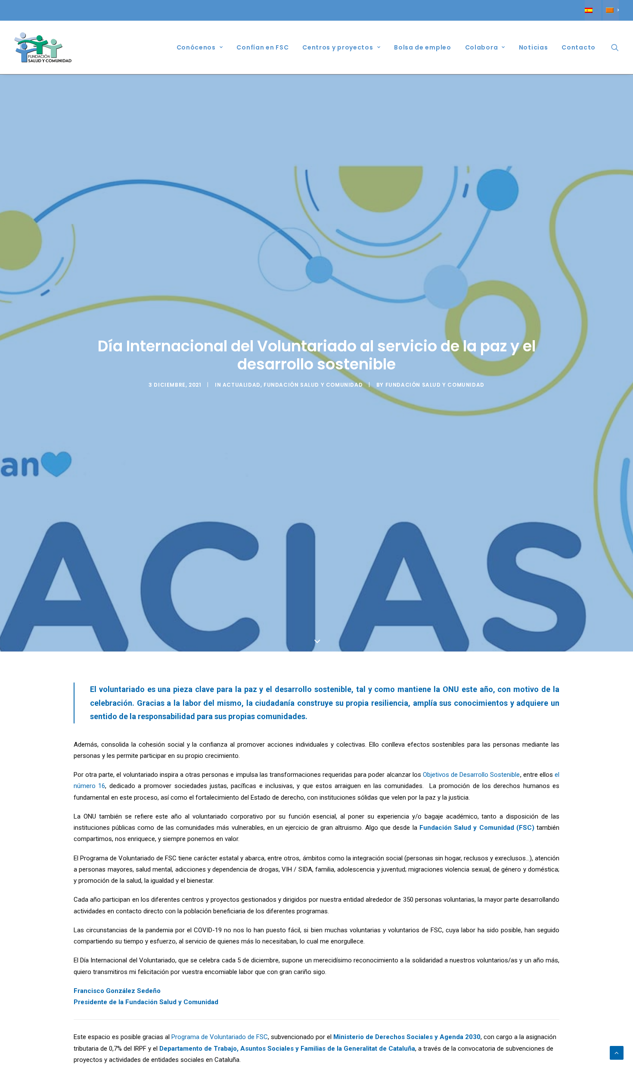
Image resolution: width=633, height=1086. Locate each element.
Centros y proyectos (337, 47)
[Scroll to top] (617, 1052)
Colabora (481, 47)
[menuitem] (593, 10)
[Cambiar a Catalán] (611, 10)
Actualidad (242, 384)
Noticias (533, 47)
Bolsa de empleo (422, 47)
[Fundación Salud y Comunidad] (43, 47)
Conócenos (196, 47)
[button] (615, 47)
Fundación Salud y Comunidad (313, 384)
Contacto (579, 47)
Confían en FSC (262, 47)
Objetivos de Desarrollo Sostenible (471, 775)
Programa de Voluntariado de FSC (219, 1037)
